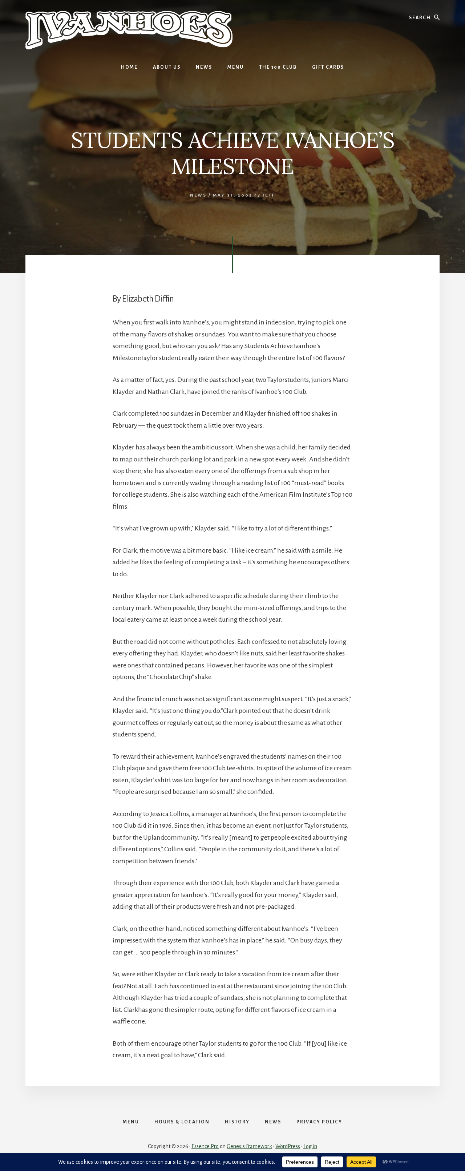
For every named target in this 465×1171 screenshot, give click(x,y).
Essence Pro (205, 1146)
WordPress (287, 1146)
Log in (310, 1146)
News (198, 195)
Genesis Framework (249, 1146)
